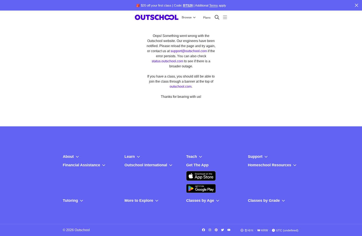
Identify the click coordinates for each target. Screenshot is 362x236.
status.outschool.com (167, 61)
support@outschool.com (189, 51)
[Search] (217, 17)
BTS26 (188, 5)
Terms (213, 5)
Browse (187, 17)
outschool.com (180, 86)
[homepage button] (156, 17)
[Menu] (225, 17)
